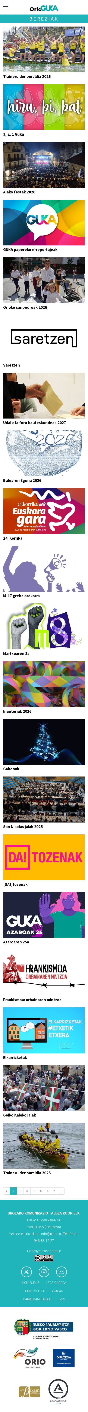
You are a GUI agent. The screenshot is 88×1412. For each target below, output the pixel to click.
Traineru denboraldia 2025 (27, 1172)
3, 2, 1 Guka (13, 134)
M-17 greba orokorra (21, 595)
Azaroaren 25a (16, 941)
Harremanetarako (38, 1299)
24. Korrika (12, 538)
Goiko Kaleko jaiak (19, 1115)
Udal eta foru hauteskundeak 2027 (34, 422)
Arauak (57, 1291)
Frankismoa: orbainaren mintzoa (32, 999)
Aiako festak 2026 (19, 192)
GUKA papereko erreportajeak (30, 249)
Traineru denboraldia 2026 (27, 76)
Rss (62, 1299)
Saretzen (11, 365)
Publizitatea (35, 1291)
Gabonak (11, 768)
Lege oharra (56, 1283)
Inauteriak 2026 (17, 711)
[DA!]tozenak (15, 884)
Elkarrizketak (15, 1057)
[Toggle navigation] (5, 8)
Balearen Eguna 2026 (22, 480)
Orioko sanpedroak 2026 (25, 307)
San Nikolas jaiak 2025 (23, 826)
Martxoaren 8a (16, 653)
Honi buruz (31, 1283)
